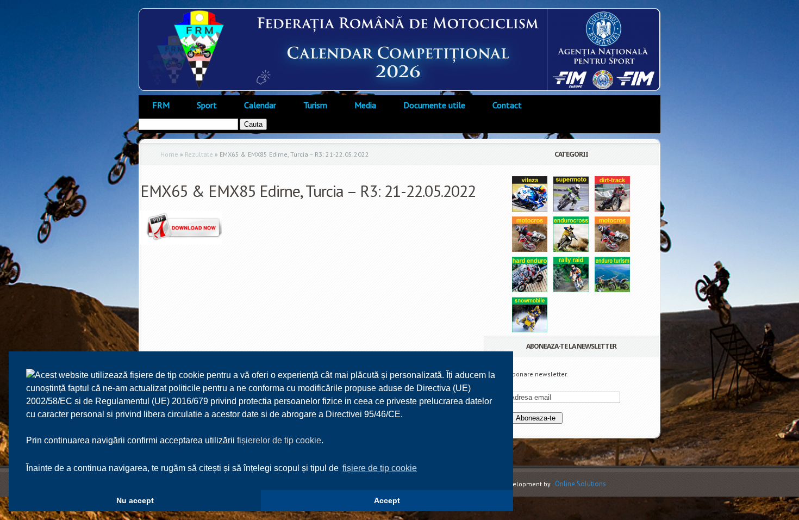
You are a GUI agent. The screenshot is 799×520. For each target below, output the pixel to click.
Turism (315, 105)
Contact (507, 105)
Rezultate (199, 154)
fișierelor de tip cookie (279, 440)
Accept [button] (387, 500)
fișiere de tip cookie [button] (379, 468)
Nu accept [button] (135, 500)
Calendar (260, 105)
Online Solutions (580, 483)
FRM (161, 105)
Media (365, 105)
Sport (207, 105)
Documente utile (434, 105)
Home (169, 154)
